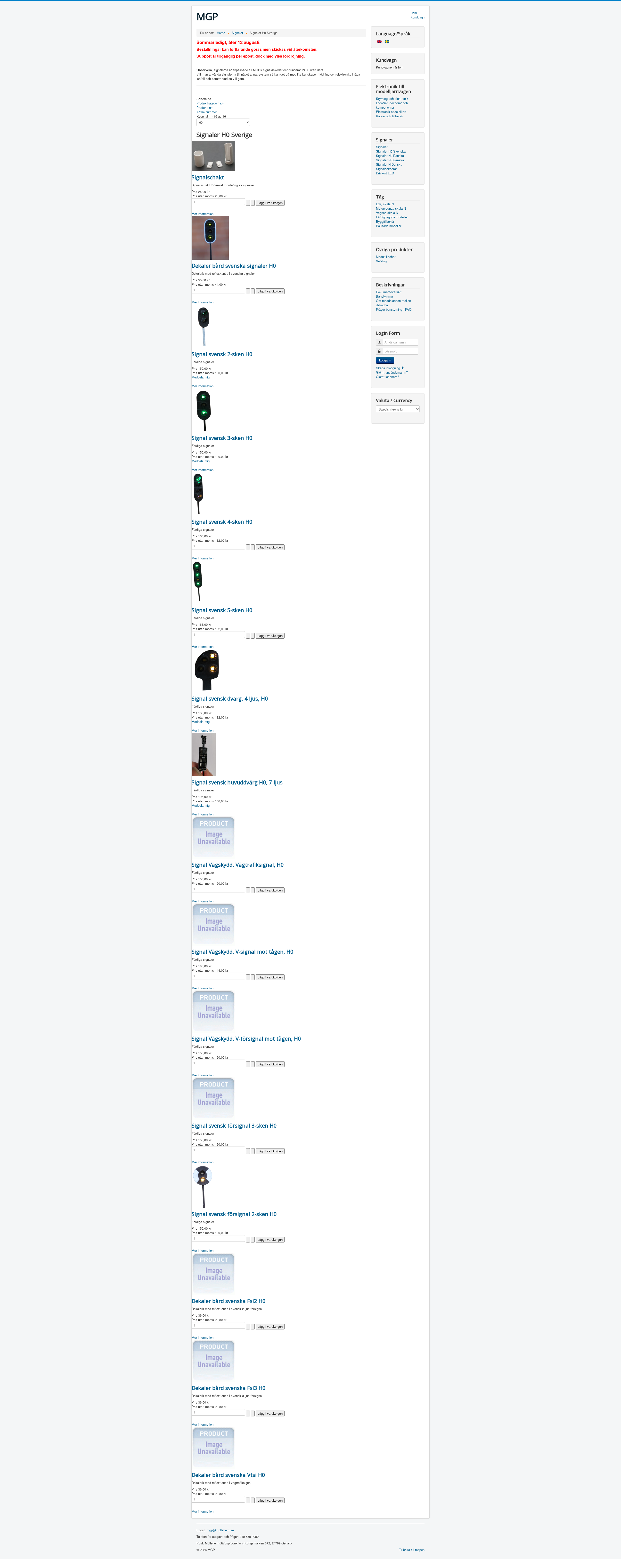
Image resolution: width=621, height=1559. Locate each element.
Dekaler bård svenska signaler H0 (234, 265)
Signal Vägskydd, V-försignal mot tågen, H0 (246, 1038)
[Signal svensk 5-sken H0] (198, 581)
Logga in (385, 360)
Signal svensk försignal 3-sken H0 (234, 1125)
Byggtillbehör (385, 221)
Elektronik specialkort (391, 112)
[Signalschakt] (213, 155)
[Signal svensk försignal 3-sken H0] (213, 1098)
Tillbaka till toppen (412, 1549)
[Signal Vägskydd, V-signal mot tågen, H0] (213, 924)
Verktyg (381, 261)
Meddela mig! (201, 377)
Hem (413, 13)
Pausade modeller (388, 226)
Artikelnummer (206, 112)
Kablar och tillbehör (389, 116)
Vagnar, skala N (387, 213)
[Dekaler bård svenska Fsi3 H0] (213, 1360)
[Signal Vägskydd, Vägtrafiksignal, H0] (213, 837)
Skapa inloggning (388, 368)
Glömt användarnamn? (392, 372)
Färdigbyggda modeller (392, 217)
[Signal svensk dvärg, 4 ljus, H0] (207, 670)
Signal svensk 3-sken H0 (222, 437)
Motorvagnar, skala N (391, 208)
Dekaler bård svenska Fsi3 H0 (229, 1387)
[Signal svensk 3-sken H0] (204, 409)
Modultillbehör (385, 257)
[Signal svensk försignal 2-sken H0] (204, 1185)
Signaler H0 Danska (390, 156)
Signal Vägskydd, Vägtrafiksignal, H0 (238, 864)
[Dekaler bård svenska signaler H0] (210, 237)
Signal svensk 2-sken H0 (222, 354)
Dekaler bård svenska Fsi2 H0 (229, 1300)
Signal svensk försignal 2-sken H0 (234, 1213)
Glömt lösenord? (387, 376)
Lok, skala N (385, 204)
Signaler (381, 147)
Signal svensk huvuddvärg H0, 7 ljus (237, 782)
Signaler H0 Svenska (391, 151)
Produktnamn (205, 107)
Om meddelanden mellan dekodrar (393, 303)
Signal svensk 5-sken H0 (222, 610)
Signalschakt (208, 177)
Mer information (202, 213)
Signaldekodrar (386, 169)
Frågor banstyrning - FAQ (393, 309)
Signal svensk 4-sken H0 (222, 521)
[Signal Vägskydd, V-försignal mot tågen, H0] (213, 1011)
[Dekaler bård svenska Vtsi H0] (213, 1447)
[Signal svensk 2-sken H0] (203, 325)
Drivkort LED (385, 173)
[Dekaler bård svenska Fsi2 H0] (213, 1273)
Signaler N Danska (389, 164)
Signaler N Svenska (390, 160)
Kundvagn (417, 17)
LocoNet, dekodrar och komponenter (392, 105)
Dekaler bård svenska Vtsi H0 (228, 1474)
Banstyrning (384, 296)
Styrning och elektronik (392, 98)
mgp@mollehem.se (220, 1530)
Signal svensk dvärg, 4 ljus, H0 (230, 698)
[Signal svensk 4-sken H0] (198, 493)
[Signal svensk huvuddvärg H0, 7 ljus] (204, 754)
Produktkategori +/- (209, 103)
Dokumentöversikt (388, 292)
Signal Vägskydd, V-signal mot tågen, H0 (243, 951)
